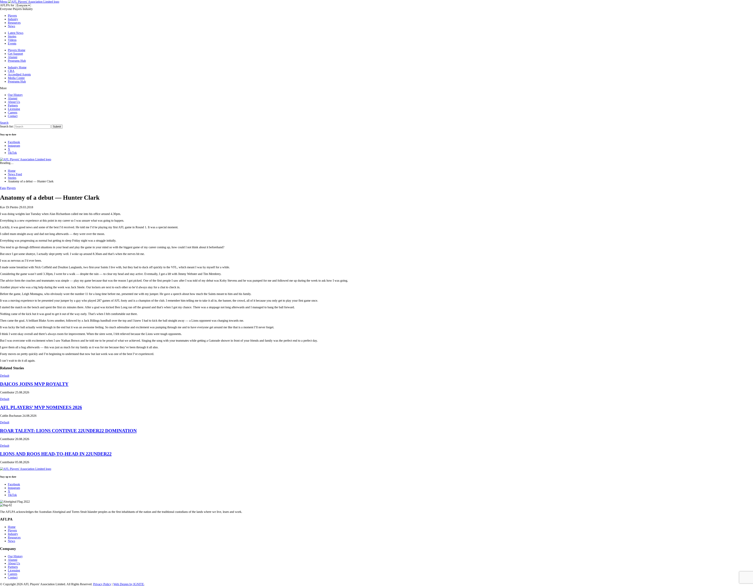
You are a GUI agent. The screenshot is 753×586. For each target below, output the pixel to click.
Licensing (14, 109)
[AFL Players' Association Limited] (33, 1)
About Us (14, 102)
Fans (3, 188)
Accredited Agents (19, 74)
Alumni (12, 57)
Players (12, 15)
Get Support (15, 53)
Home (11, 527)
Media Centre (16, 78)
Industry (13, 19)
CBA (11, 71)
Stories (12, 36)
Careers (12, 112)
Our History (15, 94)
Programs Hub (17, 60)
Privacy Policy (102, 584)
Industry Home (17, 67)
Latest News (15, 33)
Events (12, 43)
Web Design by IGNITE (128, 584)
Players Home (16, 50)
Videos (12, 40)
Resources (14, 22)
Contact (12, 116)
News (11, 26)
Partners (13, 105)
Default (4, 375)
